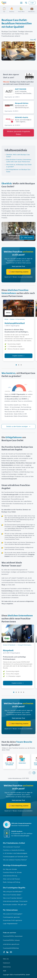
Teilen (32, 40)
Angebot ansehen (17, 356)
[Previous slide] (29, 772)
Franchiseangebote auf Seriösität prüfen (15, 857)
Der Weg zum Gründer (10, 869)
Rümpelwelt (8, 650)
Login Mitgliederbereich (10, 923)
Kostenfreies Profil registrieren (12, 920)
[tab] (16, 364)
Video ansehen (28, 237)
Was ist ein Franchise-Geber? (12, 895)
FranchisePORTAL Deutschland (12, 936)
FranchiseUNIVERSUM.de (11, 948)
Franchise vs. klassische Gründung (13, 850)
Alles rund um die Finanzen (11, 879)
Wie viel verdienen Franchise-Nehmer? (15, 860)
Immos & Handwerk (9, 645)
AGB (4, 971)
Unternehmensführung (10, 876)
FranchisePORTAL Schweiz (11, 940)
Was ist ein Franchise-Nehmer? (12, 898)
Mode (6, 319)
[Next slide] (33, 772)
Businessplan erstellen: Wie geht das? (15, 904)
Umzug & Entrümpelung (25, 645)
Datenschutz (7, 967)
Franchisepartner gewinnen (11, 917)
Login (32, 3)
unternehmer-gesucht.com (11, 944)
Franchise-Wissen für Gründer (12, 872)
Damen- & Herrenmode (17, 319)
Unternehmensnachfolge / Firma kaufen (15, 901)
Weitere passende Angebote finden (18, 132)
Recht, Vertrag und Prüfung (11, 882)
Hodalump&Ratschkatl (15, 323)
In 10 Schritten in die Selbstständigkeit (15, 853)
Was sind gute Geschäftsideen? (12, 891)
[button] (26, 2)
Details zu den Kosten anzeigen (17, 426)
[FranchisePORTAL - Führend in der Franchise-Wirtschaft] (4, 2)
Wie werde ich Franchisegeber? (12, 914)
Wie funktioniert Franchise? (11, 847)
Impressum (6, 963)
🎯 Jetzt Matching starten (19, 272)
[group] (9, 761)
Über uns (6, 959)
